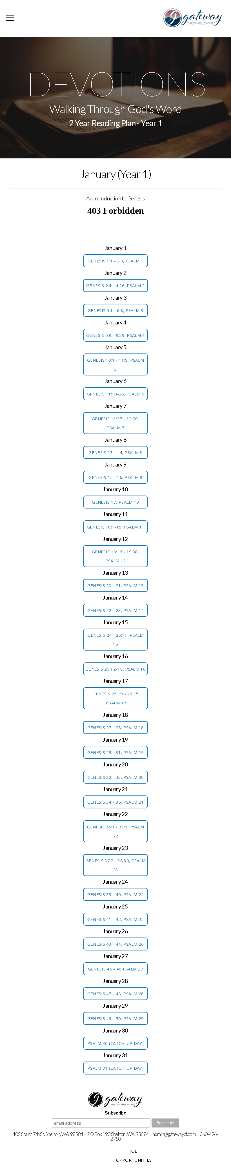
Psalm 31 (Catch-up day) (115, 1068)
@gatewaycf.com (180, 1134)
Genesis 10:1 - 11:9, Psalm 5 (115, 364)
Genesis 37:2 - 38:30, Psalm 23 (115, 865)
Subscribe (115, 1113)
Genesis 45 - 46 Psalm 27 (115, 969)
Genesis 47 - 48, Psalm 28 (115, 993)
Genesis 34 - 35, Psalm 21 (115, 802)
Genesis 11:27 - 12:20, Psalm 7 (115, 423)
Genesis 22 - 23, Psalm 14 (115, 610)
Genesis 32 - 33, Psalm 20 (115, 777)
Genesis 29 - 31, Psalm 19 (115, 752)
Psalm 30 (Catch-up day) (115, 1043)
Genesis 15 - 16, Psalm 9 (115, 477)
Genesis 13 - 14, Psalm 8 (115, 452)
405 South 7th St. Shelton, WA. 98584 (48, 1134)
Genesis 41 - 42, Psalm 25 (115, 919)
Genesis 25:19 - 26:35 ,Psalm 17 (115, 698)
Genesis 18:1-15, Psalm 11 (116, 527)
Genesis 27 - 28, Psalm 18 (115, 727)
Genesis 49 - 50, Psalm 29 (115, 1018)
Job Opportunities (134, 1155)
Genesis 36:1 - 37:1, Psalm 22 (115, 831)
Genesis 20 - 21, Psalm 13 (115, 585)
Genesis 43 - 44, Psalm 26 (115, 944)
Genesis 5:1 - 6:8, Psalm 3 (115, 310)
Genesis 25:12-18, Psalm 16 (115, 669)
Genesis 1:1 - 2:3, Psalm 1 (115, 261)
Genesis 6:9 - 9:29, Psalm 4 (115, 335)
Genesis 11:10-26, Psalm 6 (116, 394)
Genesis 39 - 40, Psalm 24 (115, 894)
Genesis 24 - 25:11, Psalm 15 (115, 639)
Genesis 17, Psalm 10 (115, 502)
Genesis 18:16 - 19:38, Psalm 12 (115, 556)
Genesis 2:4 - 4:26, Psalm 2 (115, 285)
